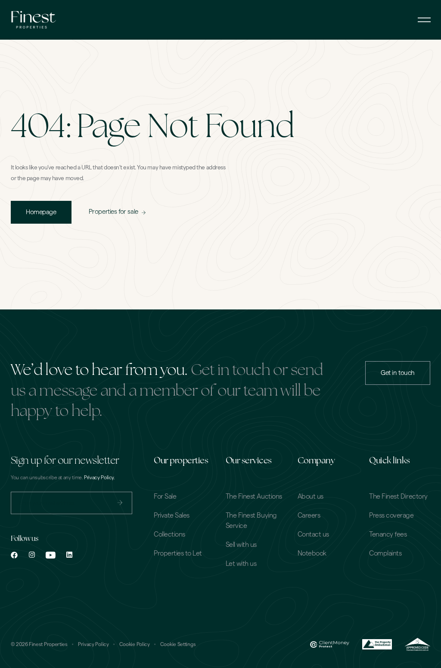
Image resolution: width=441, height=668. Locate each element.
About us (310, 496)
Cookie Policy (134, 644)
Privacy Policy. (99, 477)
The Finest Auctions (254, 496)
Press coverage (391, 515)
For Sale (165, 496)
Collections (169, 534)
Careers (309, 515)
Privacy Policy (93, 644)
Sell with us (241, 544)
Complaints (385, 553)
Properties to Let (178, 553)
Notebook (312, 553)
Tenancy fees (388, 534)
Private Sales (171, 515)
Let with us (241, 563)
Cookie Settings (178, 644)
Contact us (313, 534)
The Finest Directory (398, 496)
